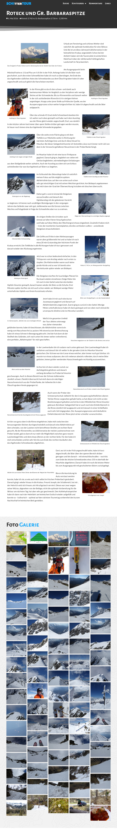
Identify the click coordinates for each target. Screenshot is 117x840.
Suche (66, 3)
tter (18, 3)
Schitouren (78, 3)
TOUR (26, 3)
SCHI (10, 3)
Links (108, 3)
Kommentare (95, 3)
